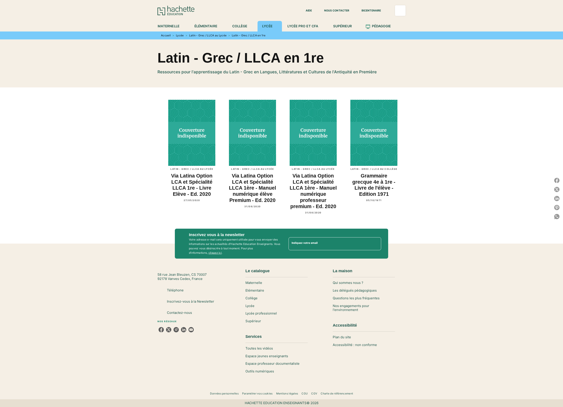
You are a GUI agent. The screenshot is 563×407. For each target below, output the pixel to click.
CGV (314, 393)
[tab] (171, 26)
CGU (305, 393)
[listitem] (161, 329)
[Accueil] (175, 10)
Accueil (166, 35)
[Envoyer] (376, 243)
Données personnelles (224, 393)
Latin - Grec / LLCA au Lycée (208, 35)
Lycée (180, 35)
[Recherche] (400, 10)
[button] (306, 11)
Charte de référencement (337, 393)
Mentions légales (287, 393)
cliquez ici (215, 252)
